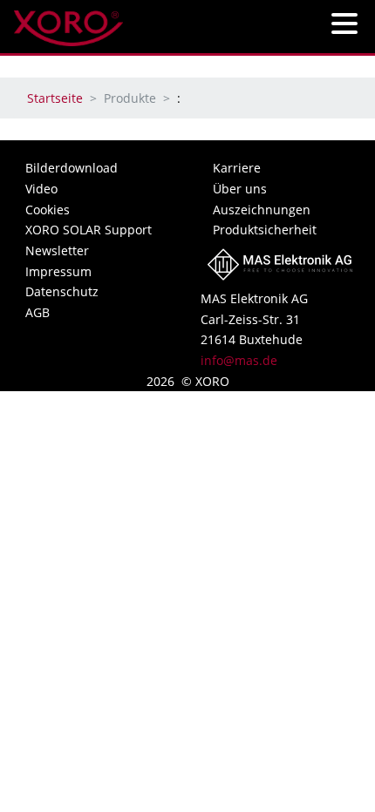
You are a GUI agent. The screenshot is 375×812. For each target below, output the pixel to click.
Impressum (58, 271)
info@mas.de (239, 360)
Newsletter (57, 250)
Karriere (237, 167)
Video (41, 188)
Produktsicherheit (265, 229)
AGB (37, 312)
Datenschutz (62, 291)
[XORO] (68, 23)
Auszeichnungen (261, 209)
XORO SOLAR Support (88, 229)
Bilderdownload (71, 167)
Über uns (240, 188)
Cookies (47, 209)
